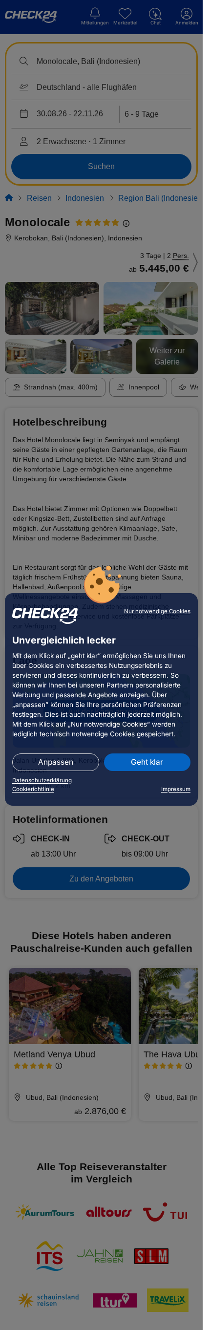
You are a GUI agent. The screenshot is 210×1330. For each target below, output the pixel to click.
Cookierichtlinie (33, 789)
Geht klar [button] (147, 762)
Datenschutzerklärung (42, 780)
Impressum (175, 789)
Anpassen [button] (55, 762)
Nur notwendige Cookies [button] (157, 611)
